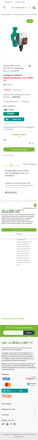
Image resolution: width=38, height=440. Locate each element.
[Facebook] (11, 424)
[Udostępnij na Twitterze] (6, 155)
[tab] (11, 165)
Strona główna (6, 14)
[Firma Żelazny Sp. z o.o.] (19, 342)
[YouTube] (7, 424)
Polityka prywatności (29, 208)
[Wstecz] (26, 66)
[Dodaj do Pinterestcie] (9, 155)
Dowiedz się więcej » (11, 123)
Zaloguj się (8, 2)
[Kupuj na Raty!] (14, 119)
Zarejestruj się (19, 2)
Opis (11, 164)
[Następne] (33, 66)
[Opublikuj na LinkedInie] (12, 155)
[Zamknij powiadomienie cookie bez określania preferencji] (35, 205)
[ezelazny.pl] (19, 7)
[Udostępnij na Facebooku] (3, 155)
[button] (18, 62)
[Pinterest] (14, 424)
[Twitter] (3, 424)
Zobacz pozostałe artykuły (13, 318)
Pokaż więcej (11, 192)
